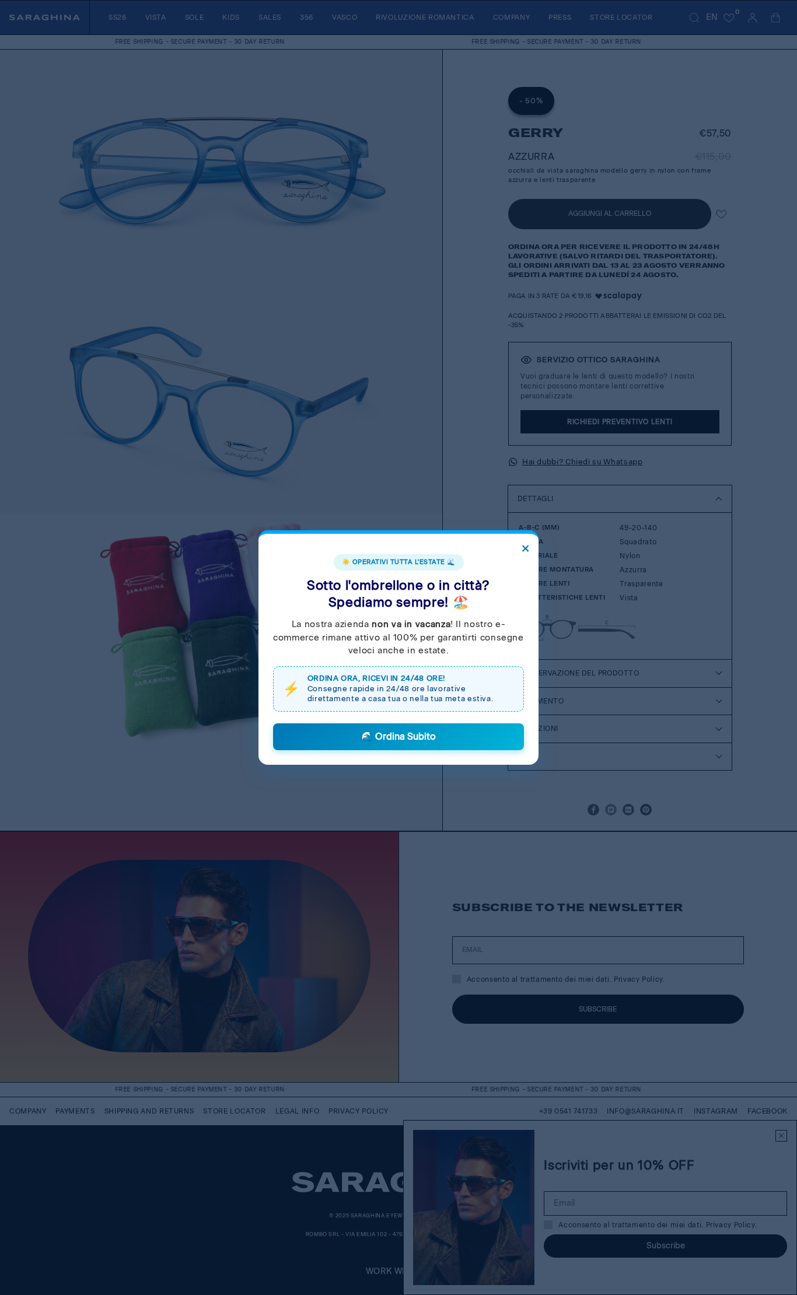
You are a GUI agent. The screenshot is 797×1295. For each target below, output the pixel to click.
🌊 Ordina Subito (398, 736)
